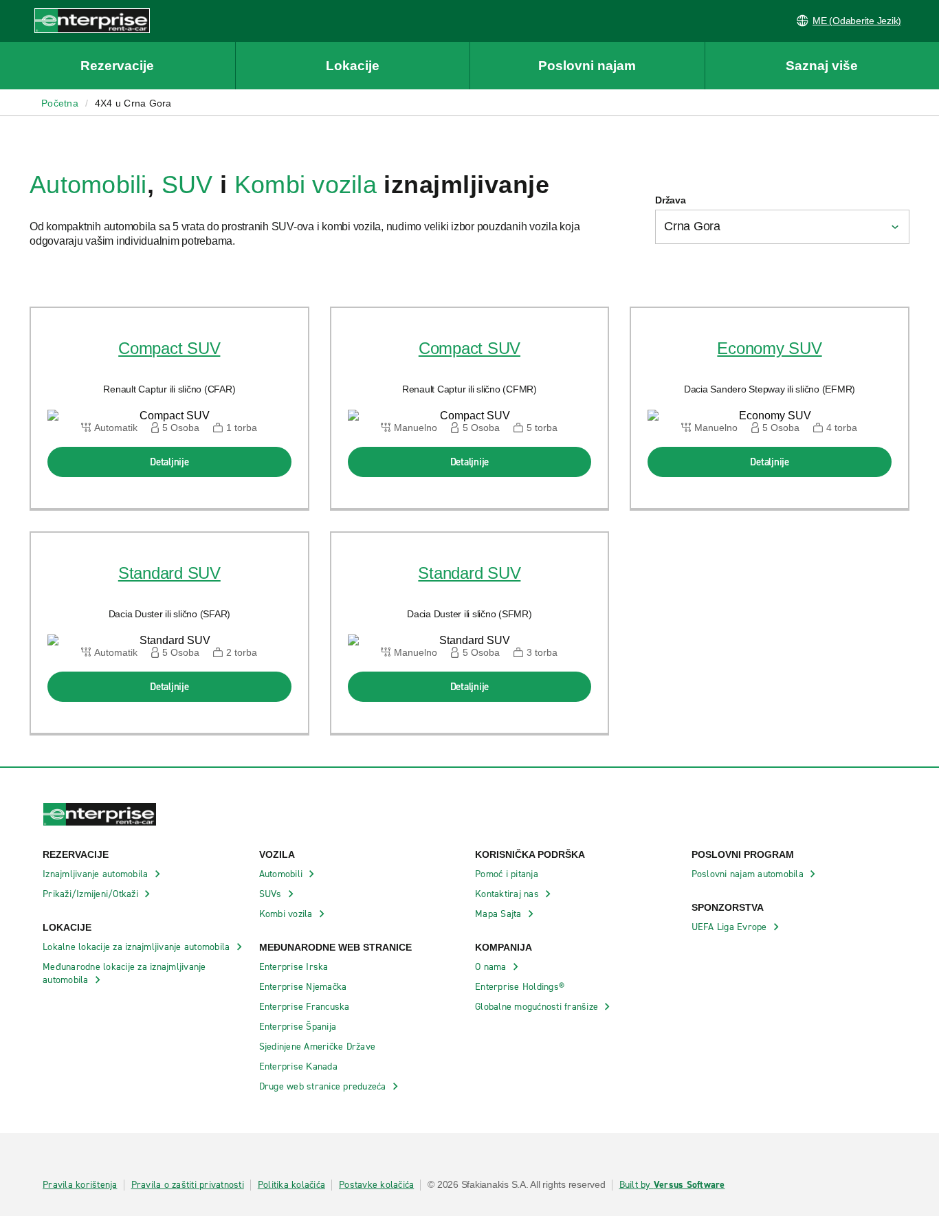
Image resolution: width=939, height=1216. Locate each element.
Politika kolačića (291, 1185)
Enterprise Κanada (300, 1066)
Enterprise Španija (299, 1026)
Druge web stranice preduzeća (324, 1086)
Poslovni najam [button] (587, 65)
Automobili (88, 184)
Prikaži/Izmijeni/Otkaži (92, 893)
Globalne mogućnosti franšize (538, 1006)
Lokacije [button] (352, 65)
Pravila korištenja (80, 1185)
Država (670, 200)
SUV (187, 184)
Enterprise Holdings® (521, 986)
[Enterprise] (75, 20)
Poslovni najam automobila (749, 874)
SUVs (272, 893)
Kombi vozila (305, 184)
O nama (492, 966)
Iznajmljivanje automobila (97, 874)
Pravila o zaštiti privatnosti (187, 1185)
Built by (672, 1185)
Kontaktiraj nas (508, 893)
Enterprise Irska (295, 966)
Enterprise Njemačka (304, 986)
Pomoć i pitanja (508, 874)
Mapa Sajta (499, 913)
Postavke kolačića (376, 1185)
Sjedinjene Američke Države (319, 1046)
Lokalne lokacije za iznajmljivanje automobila (138, 946)
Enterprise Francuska (306, 1006)
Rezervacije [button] (117, 65)
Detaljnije (169, 462)
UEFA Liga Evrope (731, 926)
